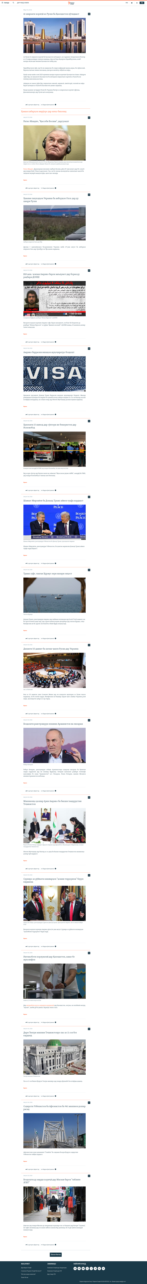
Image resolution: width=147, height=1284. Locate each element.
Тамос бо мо (24, 1277)
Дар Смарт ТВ (51, 1274)
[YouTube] (131, 3)
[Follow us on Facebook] (79, 1268)
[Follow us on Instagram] (87, 1268)
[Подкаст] (103, 1268)
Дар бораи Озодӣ (26, 1267)
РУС (127, 3)
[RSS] (99, 1268)
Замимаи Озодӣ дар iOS (54, 1271)
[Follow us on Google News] (75, 1268)
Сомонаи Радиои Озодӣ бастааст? (31, 1271)
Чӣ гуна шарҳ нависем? (28, 1274)
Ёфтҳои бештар (56, 1254)
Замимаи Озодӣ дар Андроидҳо (57, 1267)
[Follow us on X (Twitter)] (91, 1268)
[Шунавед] (137, 3)
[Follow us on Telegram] (95, 1268)
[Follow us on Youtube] (83, 1268)
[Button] (32, 105)
